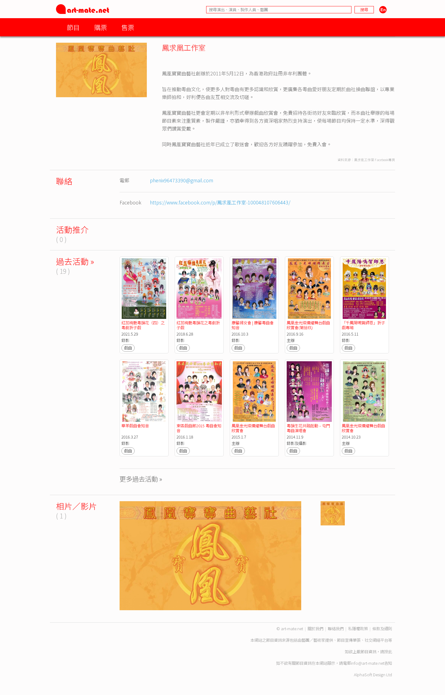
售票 (127, 27)
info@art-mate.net (367, 663)
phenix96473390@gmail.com (181, 180)
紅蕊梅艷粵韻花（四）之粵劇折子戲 (143, 325)
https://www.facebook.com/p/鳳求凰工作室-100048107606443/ (220, 202)
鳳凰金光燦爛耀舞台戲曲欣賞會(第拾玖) (308, 325)
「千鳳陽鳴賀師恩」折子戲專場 (363, 325)
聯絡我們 (336, 628)
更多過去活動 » (141, 478)
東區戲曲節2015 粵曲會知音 (198, 428)
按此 (388, 651)
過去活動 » (75, 261)
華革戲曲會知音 (135, 426)
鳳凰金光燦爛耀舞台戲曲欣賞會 (253, 428)
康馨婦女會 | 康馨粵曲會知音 (253, 325)
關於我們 (315, 628)
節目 (73, 27)
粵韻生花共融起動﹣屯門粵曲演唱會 (308, 428)
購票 (100, 27)
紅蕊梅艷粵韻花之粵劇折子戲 (198, 325)
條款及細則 (382, 628)
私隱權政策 (358, 628)
